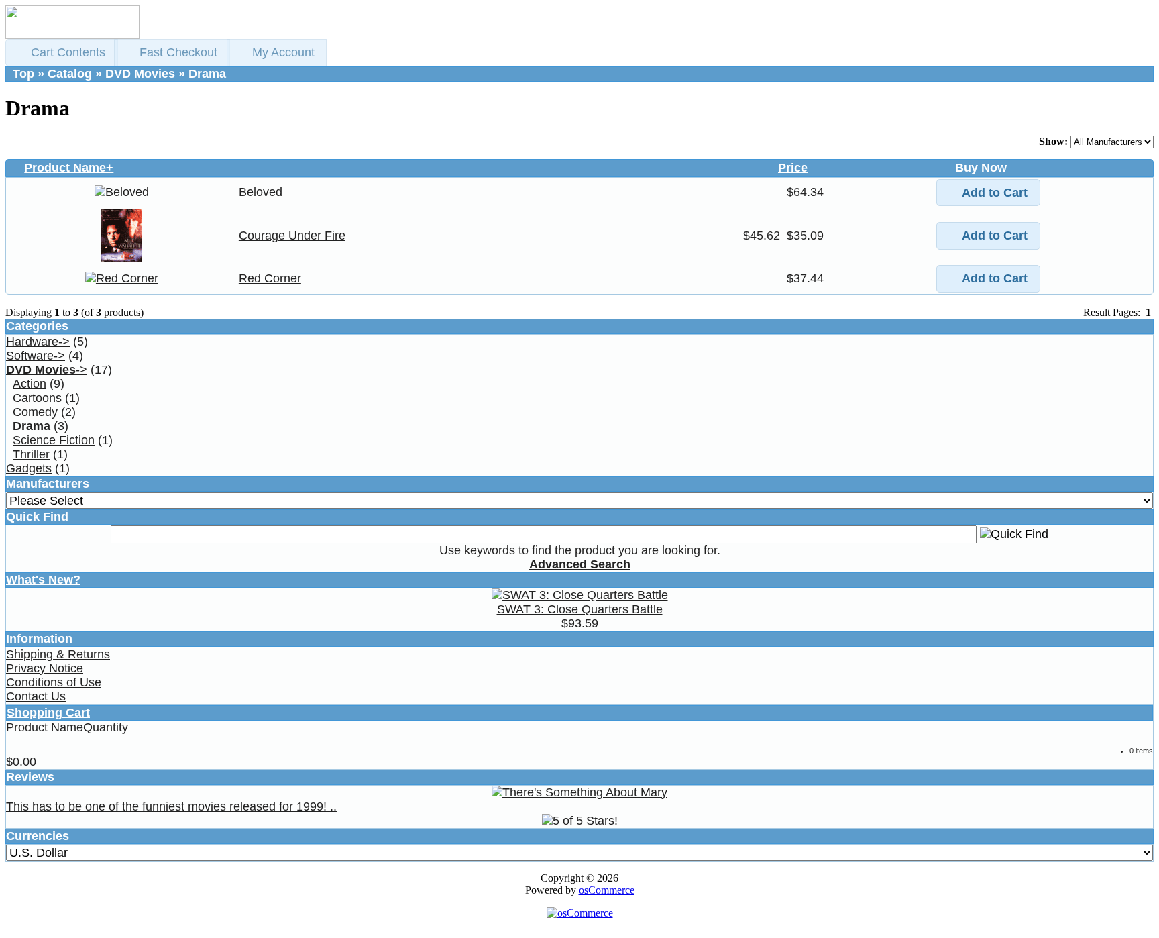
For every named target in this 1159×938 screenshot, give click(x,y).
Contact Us (36, 696)
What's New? (43, 579)
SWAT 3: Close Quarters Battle (580, 609)
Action (29, 383)
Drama (207, 74)
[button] (61, 52)
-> (46, 369)
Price (793, 167)
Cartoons (37, 398)
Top (23, 74)
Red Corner (270, 278)
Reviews (30, 777)
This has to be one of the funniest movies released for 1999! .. (171, 806)
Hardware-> (38, 341)
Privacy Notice (44, 668)
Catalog (70, 74)
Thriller (31, 454)
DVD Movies (140, 74)
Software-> (35, 355)
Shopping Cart (48, 712)
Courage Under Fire (292, 235)
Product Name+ (68, 167)
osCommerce (606, 890)
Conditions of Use (53, 682)
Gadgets (29, 468)
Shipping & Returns (58, 654)
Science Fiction (54, 440)
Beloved (260, 192)
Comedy (35, 412)
